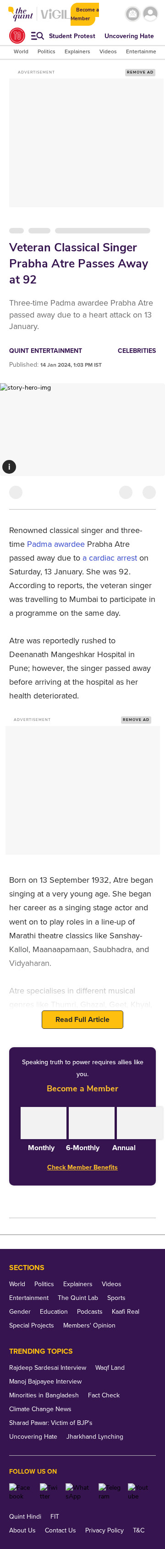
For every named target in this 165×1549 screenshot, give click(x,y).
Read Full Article (82, 1019)
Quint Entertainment (45, 351)
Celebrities (137, 351)
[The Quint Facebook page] (21, 1492)
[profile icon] (150, 14)
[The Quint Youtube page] (138, 1492)
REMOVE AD (140, 72)
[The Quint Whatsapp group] (79, 1492)
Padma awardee (56, 544)
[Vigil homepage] (56, 18)
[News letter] (133, 14)
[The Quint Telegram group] (110, 1492)
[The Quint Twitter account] (49, 1492)
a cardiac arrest (109, 558)
